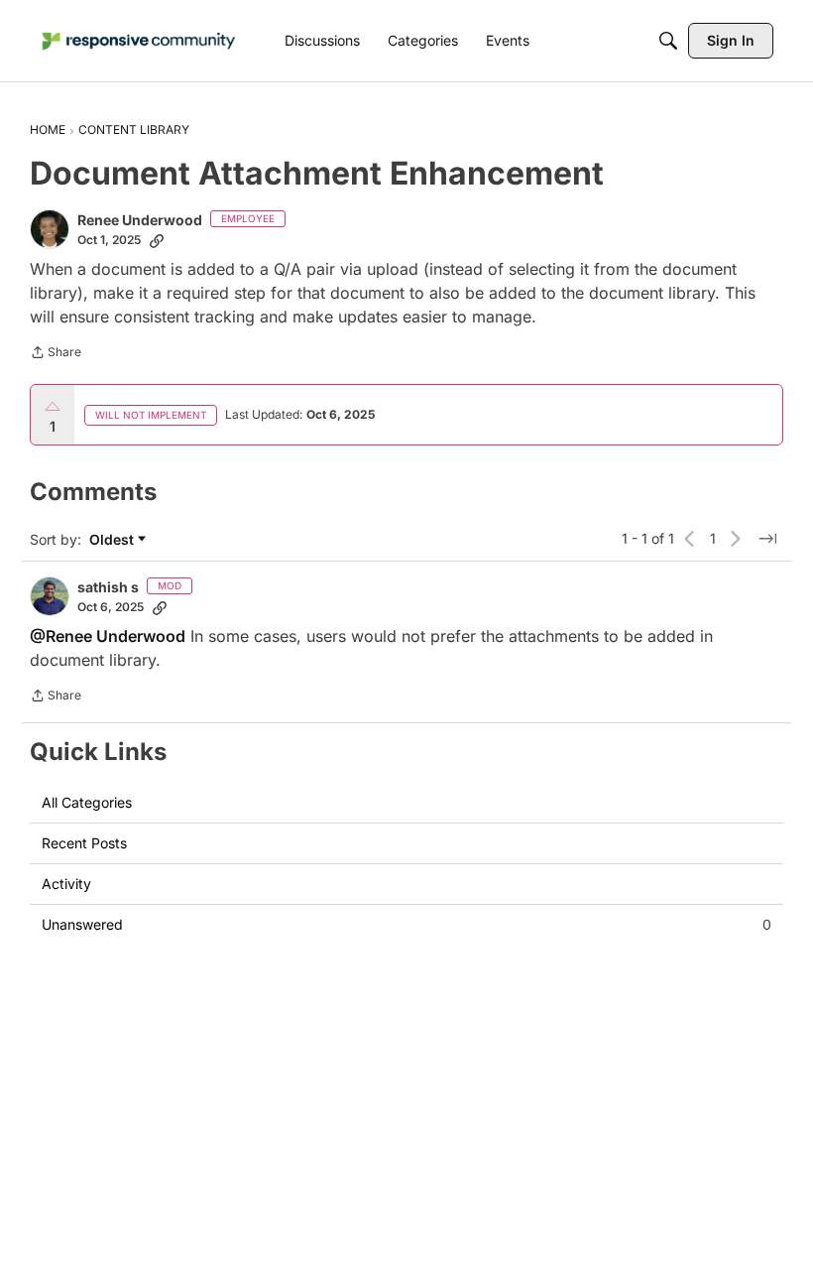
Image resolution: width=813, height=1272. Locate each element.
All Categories (87, 802)
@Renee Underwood (107, 636)
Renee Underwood (139, 219)
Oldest (113, 540)
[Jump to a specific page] (767, 539)
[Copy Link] (157, 240)
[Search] (668, 41)
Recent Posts (84, 842)
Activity (66, 883)
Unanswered (406, 924)
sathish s (108, 586)
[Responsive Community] (139, 41)
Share (55, 354)
